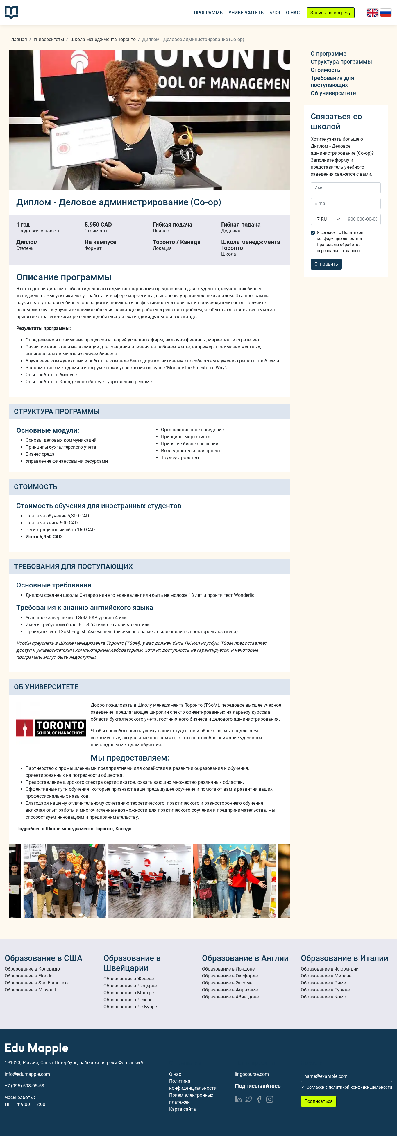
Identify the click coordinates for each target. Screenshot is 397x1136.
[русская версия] (385, 13)
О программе (328, 53)
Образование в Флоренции (330, 969)
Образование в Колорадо (32, 969)
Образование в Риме (323, 983)
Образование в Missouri (30, 990)
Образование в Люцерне (130, 986)
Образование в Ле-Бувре (130, 1006)
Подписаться (318, 1101)
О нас (293, 12)
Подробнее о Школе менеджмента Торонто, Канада (74, 828)
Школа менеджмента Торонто (103, 39)
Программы (209, 12)
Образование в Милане (326, 976)
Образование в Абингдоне (230, 997)
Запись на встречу (330, 12)
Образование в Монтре (128, 993)
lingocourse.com (252, 1074)
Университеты (246, 12)
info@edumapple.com (27, 1074)
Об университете (333, 93)
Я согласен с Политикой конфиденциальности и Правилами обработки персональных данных (340, 241)
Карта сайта (182, 1109)
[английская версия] (372, 13)
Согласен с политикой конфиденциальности (349, 1087)
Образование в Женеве (128, 979)
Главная (18, 39)
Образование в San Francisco (36, 983)
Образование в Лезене (127, 1000)
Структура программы (341, 61)
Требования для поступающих (332, 81)
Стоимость (325, 69)
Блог (275, 12)
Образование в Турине (325, 990)
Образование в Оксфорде (230, 976)
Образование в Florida (29, 976)
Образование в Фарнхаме (230, 990)
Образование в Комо (323, 997)
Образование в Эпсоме (227, 983)
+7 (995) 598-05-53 (24, 1086)
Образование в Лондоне (228, 969)
